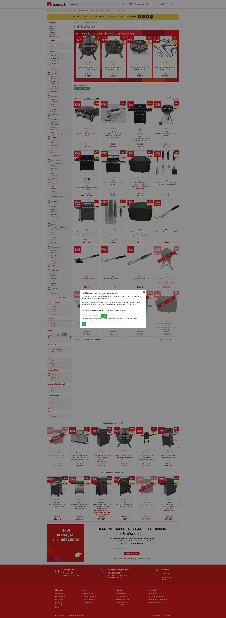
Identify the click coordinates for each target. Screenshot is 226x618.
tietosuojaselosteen (115, 320)
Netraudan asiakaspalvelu (90, 302)
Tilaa (103, 316)
